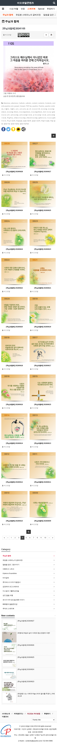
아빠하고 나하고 (8, 569)
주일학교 (10, 118)
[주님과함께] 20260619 (42, 327)
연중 (23, 9)
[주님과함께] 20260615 (42, 404)
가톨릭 (12, 109)
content (34, 103)
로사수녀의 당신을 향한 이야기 (14, 600)
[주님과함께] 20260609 (42, 521)
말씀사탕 (7, 124)
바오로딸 (44, 109)
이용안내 (5, 717)
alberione (14, 103)
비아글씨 (6, 578)
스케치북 (31, 9)
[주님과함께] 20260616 (14, 404)
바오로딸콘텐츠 (36, 112)
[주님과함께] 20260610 (14, 521)
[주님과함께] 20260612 (14, 482)
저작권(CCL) (18, 714)
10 (45, 538)
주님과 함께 (8, 15)
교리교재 (22, 109)
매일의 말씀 (45, 121)
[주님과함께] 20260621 (42, 288)
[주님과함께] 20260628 (14, 172)
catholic (28, 103)
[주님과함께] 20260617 (42, 366)
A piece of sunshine (10, 573)
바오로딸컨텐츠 (24, 112)
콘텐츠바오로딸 (32, 118)
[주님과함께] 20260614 (14, 443)
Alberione (6, 103)
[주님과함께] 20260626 (14, 210)
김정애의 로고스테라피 (11, 587)
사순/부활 (13, 9)
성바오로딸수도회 (25, 115)
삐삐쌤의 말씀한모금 (10, 604)
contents (41, 103)
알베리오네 (42, 118)
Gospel (22, 106)
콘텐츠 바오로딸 (20, 118)
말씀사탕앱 (15, 124)
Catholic (22, 103)
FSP (27, 106)
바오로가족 (36, 109)
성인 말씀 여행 (8, 595)
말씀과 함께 (36, 121)
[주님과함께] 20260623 (42, 249)
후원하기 (51, 9)
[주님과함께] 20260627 (42, 172)
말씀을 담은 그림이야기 (11, 565)
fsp (31, 106)
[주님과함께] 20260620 (14, 327)
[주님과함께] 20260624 (14, 249)
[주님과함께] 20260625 (42, 210)
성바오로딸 (14, 115)
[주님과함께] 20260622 (14, 288)
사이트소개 (6, 714)
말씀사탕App (24, 124)
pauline (35, 106)
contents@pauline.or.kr (33, 741)
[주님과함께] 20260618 (14, 366)
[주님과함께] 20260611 (42, 482)
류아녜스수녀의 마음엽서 (12, 582)
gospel (16, 106)
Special (41, 9)
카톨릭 (6, 109)
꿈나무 (29, 109)
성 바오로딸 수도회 (39, 115)
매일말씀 (19, 121)
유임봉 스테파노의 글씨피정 (28, 15)
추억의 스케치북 (8, 609)
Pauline (41, 106)
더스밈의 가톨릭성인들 (11, 591)
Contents (48, 103)
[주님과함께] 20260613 (42, 443)
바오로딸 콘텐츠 (12, 112)
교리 (17, 109)
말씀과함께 (27, 121)
